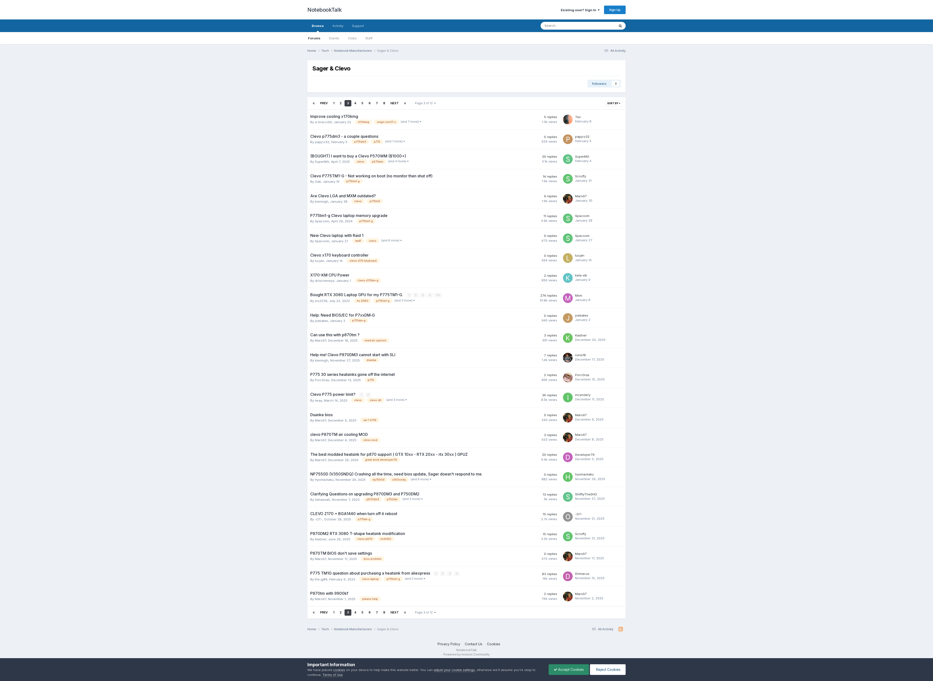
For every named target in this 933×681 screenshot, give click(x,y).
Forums (314, 38)
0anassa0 (322, 499)
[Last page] (405, 103)
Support (358, 26)
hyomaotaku (324, 480)
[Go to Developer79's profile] (568, 457)
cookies (339, 670)
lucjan (319, 261)
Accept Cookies (570, 669)
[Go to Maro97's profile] (568, 199)
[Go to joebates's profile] (568, 318)
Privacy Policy (449, 644)
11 (437, 295)
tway (318, 400)
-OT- (318, 519)
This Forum (600, 25)
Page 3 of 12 (424, 103)
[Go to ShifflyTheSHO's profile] (568, 497)
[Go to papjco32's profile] (568, 139)
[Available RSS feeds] (621, 629)
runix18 (580, 355)
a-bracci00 (323, 122)
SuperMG (322, 162)
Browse (318, 26)
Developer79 (585, 455)
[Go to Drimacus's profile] (568, 576)
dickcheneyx (324, 281)
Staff (368, 38)
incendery (582, 395)
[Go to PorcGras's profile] (568, 377)
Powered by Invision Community (466, 654)
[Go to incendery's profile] (568, 397)
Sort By (613, 103)
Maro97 (581, 196)
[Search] (620, 26)
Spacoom (322, 221)
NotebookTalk (324, 10)
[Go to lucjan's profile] (568, 258)
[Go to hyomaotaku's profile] (568, 477)
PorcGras (322, 380)
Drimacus (582, 574)
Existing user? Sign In (579, 10)
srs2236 (321, 301)
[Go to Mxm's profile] (568, 298)
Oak (318, 181)
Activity (337, 26)
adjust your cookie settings (454, 670)
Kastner (581, 335)
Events (334, 38)
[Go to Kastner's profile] (568, 338)
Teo (578, 117)
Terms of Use (332, 675)
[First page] (313, 103)
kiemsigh (321, 201)
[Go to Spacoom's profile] (568, 218)
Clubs (352, 38)
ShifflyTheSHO (586, 494)
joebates (321, 321)
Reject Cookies (608, 669)
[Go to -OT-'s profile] (568, 517)
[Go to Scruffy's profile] (568, 179)
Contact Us (473, 644)
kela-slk (581, 275)
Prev (324, 103)
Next (394, 103)
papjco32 (322, 142)
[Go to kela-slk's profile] (568, 278)
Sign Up (615, 10)
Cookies (493, 644)
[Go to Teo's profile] (568, 119)
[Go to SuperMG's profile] (568, 159)
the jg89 (321, 579)
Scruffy (580, 176)
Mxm (578, 295)
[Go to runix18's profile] (568, 357)
